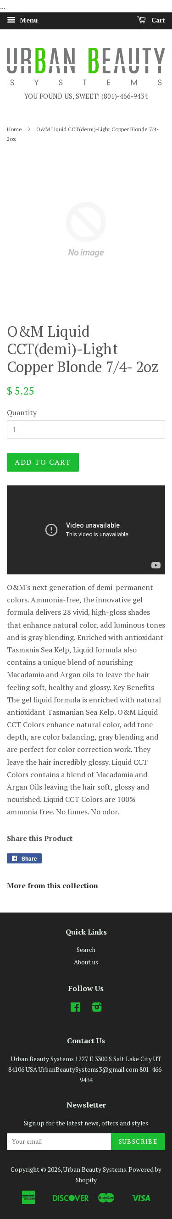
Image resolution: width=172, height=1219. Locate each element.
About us (86, 962)
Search (86, 950)
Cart (157, 20)
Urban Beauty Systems (94, 1169)
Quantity (22, 412)
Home (14, 129)
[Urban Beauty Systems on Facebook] (75, 1009)
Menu (28, 20)
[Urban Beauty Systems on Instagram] (97, 1009)
